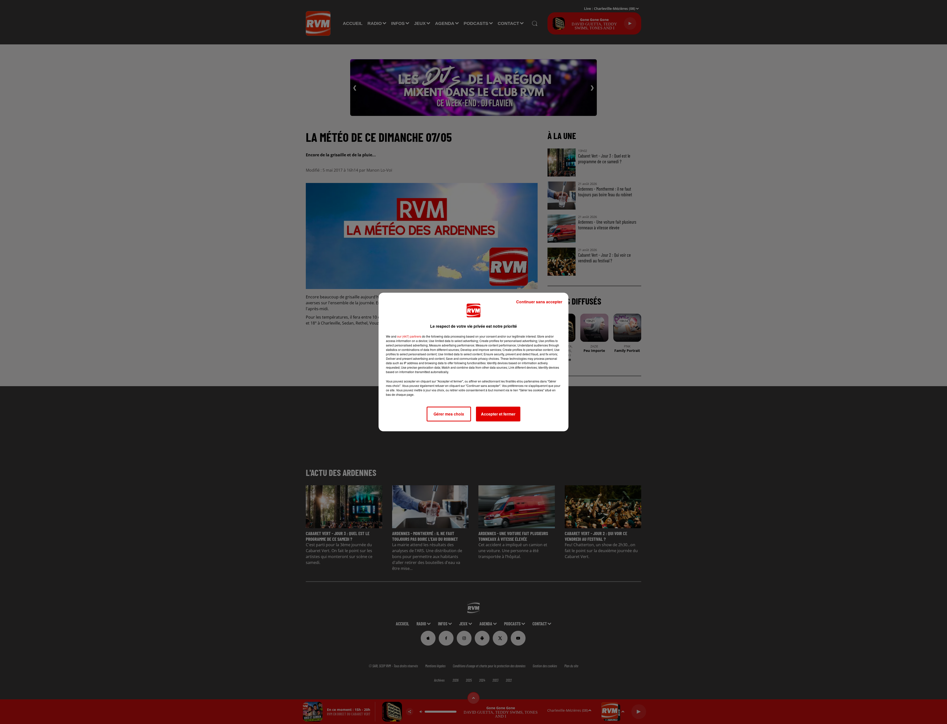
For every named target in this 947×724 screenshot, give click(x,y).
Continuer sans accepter (539, 302)
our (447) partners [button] (409, 336)
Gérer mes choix (449, 414)
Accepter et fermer (498, 414)
